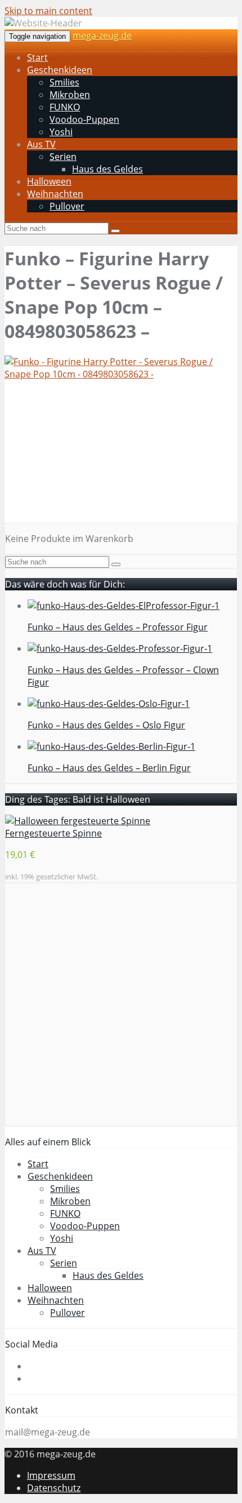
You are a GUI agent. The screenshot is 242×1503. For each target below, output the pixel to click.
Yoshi (61, 132)
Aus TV (41, 144)
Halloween (49, 181)
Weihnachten (55, 194)
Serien (63, 156)
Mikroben (70, 94)
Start (37, 57)
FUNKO (65, 107)
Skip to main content (48, 11)
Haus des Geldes (107, 169)
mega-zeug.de (102, 35)
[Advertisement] (121, 456)
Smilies (64, 82)
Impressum (51, 1475)
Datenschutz (53, 1488)
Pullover (67, 206)
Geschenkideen (59, 70)
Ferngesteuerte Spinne (53, 833)
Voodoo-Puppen (84, 119)
